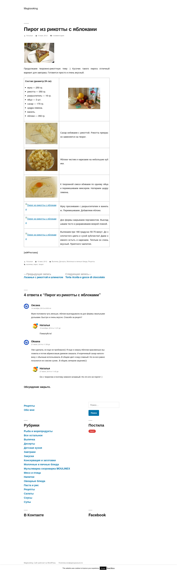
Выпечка (55, 261)
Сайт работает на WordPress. (45, 563)
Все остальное (33, 435)
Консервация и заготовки (40, 460)
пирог (35, 264)
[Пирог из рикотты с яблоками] (39, 52)
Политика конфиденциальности (71, 563)
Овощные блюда (34, 481)
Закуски (29, 456)
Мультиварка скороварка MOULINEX (47, 468)
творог (41, 264)
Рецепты (91, 261)
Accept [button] (103, 568)
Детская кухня (33, 448)
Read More (111, 568)
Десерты (62, 261)
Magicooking (31, 8)
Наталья (29, 35)
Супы (27, 502)
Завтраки (30, 452)
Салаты (29, 493)
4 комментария (58, 35)
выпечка (29, 264)
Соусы (28, 497)
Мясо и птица (32, 473)
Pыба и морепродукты (38, 431)
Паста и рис (31, 485)
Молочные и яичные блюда (77, 261)
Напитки (29, 477)
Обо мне (29, 410)
